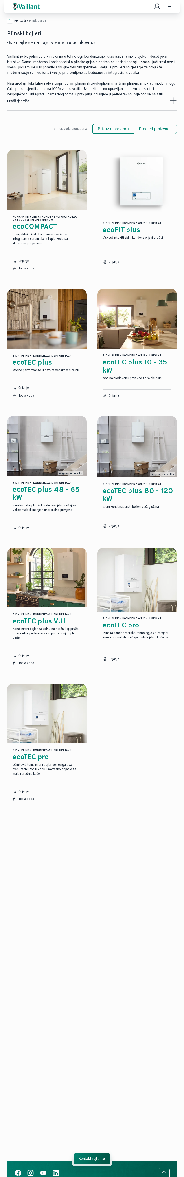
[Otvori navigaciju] (168, 6)
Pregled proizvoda (155, 128)
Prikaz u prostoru (113, 128)
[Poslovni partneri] (157, 6)
